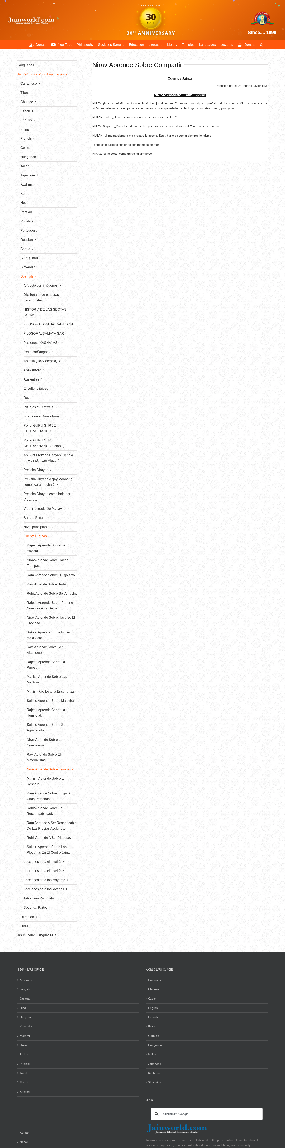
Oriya (23, 1045)
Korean (24, 1132)
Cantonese (155, 980)
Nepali (24, 1141)
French (153, 1026)
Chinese (153, 989)
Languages (25, 65)
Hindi (23, 1008)
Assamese (27, 980)
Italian (152, 1054)
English (153, 1008)
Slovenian (154, 1082)
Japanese (154, 1063)
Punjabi (25, 1063)
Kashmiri (154, 1073)
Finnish (153, 1017)
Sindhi (24, 1082)
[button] (261, 44)
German (153, 1035)
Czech (152, 998)
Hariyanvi (26, 1017)
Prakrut (24, 1054)
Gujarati (25, 998)
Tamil (23, 1073)
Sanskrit (25, 1091)
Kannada (26, 1026)
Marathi (25, 1035)
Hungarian (155, 1045)
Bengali (25, 989)
